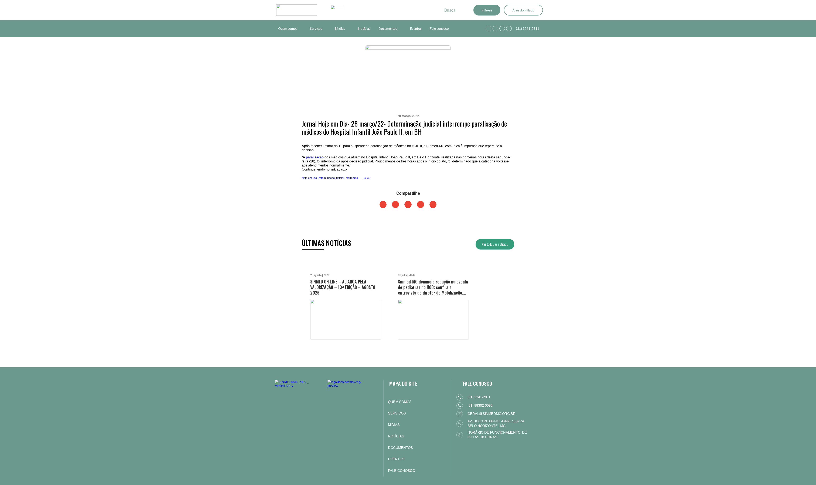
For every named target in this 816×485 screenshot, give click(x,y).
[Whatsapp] (488, 28)
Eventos (416, 28)
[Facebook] (495, 28)
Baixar (366, 178)
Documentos (387, 28)
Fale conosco (439, 28)
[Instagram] (502, 28)
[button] (383, 204)
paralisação (315, 157)
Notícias (364, 28)
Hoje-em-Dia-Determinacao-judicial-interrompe (330, 178)
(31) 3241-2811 (527, 28)
